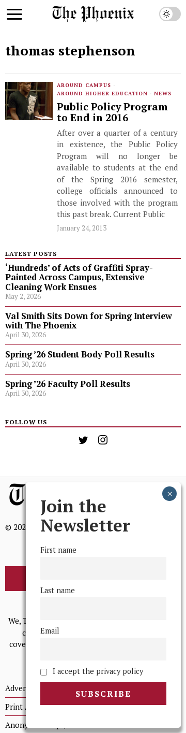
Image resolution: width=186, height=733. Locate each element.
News (163, 93)
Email (49, 631)
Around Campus (84, 85)
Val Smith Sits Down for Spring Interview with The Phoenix (88, 320)
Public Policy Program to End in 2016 (112, 113)
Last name (57, 590)
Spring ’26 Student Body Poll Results (79, 354)
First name (58, 550)
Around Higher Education (102, 93)
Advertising (25, 688)
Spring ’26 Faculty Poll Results (67, 384)
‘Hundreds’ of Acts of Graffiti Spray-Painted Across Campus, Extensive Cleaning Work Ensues (79, 277)
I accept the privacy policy (97, 671)
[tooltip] (83, 440)
